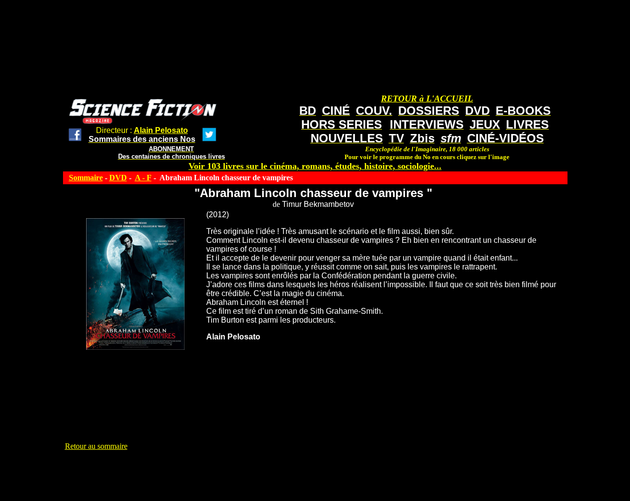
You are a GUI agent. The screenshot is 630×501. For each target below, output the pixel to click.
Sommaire (86, 177)
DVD (118, 177)
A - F (143, 177)
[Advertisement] (244, 473)
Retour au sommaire (96, 446)
